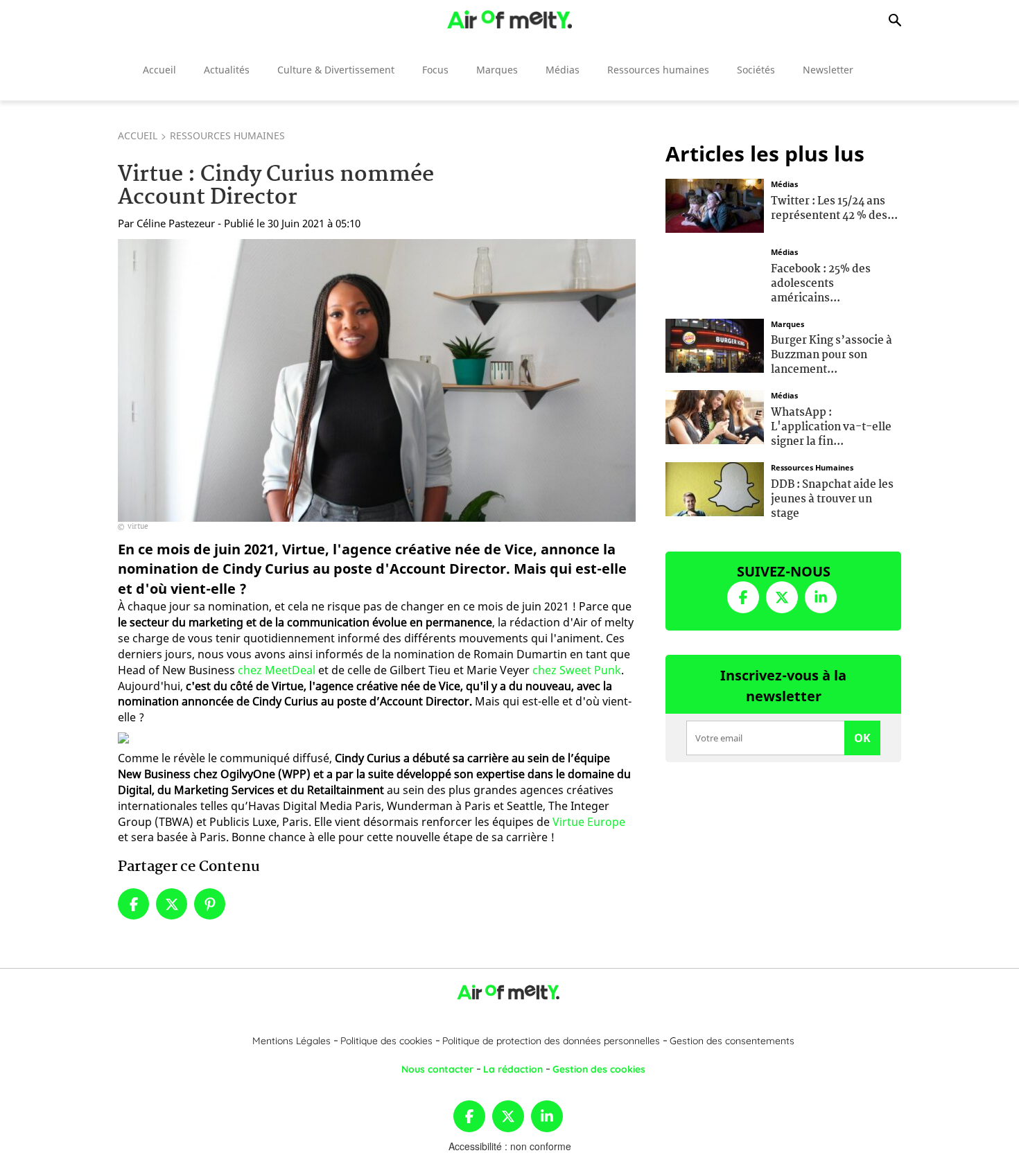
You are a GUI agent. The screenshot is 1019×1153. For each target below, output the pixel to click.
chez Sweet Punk (576, 670)
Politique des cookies (386, 1041)
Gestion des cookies (598, 1069)
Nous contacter (437, 1069)
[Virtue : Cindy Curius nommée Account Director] (377, 380)
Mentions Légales (291, 1041)
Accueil (159, 69)
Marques (497, 69)
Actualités (227, 69)
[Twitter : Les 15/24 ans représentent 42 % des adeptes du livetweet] (714, 204)
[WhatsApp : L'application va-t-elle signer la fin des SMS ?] (714, 416)
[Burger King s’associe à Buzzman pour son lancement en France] (714, 344)
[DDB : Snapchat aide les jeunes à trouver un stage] (714, 488)
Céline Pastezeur (176, 223)
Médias (563, 69)
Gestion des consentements (732, 1041)
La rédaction (513, 1069)
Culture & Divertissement (335, 69)
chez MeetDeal (276, 670)
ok (862, 738)
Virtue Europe (588, 821)
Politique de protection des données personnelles (551, 1041)
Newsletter (828, 69)
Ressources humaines (658, 69)
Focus (435, 69)
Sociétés (756, 69)
